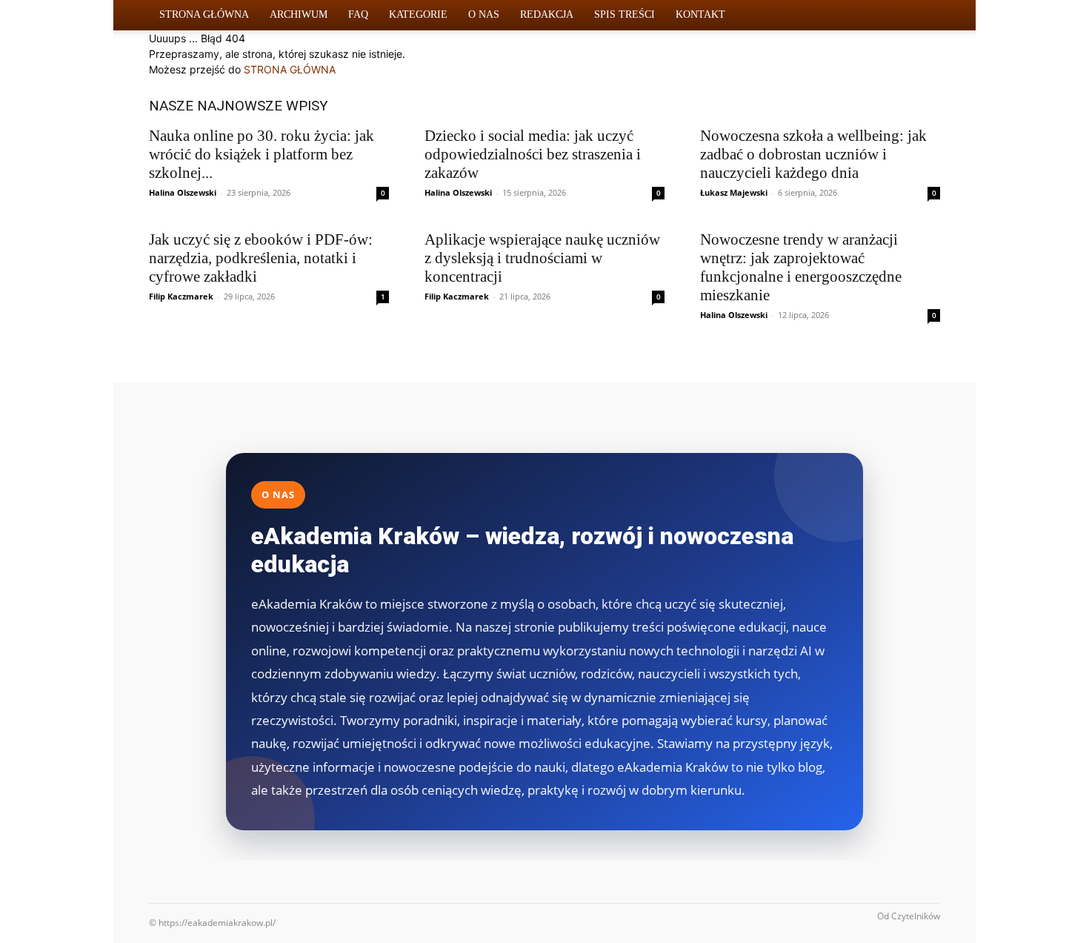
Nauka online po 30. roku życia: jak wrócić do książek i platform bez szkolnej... (261, 154)
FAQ (358, 14)
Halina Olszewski (182, 192)
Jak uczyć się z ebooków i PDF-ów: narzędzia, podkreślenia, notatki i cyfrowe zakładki (261, 258)
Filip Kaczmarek (181, 296)
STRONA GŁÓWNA (290, 69)
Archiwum (298, 14)
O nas (483, 14)
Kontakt (700, 14)
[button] (922, 16)
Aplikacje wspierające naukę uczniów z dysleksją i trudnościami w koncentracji (542, 258)
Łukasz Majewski (733, 192)
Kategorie (418, 14)
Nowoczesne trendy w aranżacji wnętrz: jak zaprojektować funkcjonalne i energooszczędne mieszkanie (801, 267)
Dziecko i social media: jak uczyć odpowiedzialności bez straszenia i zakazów (532, 154)
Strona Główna (204, 14)
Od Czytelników (908, 916)
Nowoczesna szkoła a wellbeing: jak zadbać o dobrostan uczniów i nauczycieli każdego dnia (813, 154)
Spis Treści (624, 14)
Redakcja (546, 14)
